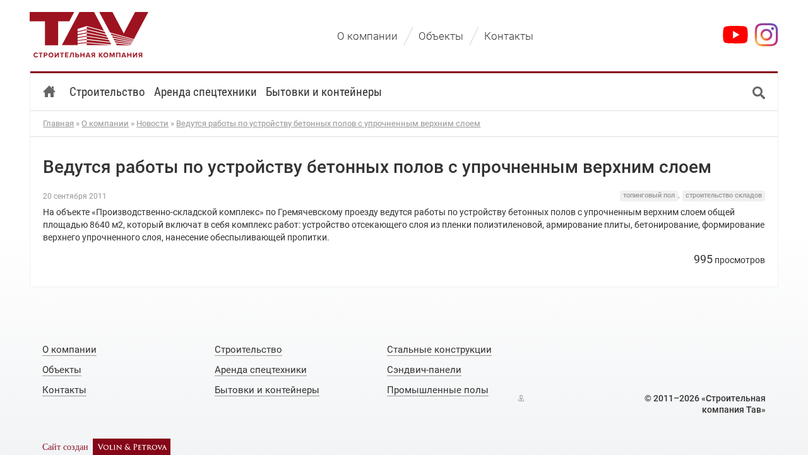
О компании (105, 123)
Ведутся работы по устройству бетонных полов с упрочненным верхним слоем (328, 123)
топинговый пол (649, 195)
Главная (58, 123)
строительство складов (724, 195)
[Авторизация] (521, 398)
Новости (152, 123)
